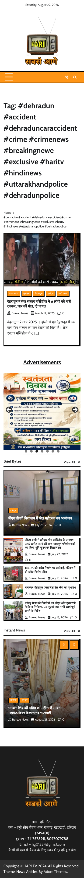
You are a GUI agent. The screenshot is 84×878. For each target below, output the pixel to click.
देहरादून (39, 293)
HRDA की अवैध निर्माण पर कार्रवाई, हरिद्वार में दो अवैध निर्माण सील (50, 570)
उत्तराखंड (13, 293)
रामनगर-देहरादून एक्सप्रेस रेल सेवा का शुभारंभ (50, 587)
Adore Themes (55, 871)
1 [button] (26, 451)
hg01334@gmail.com (48, 844)
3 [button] (36, 451)
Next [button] (75, 410)
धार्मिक (13, 700)
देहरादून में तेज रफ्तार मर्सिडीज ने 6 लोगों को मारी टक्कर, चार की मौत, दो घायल (39, 304)
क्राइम (26, 293)
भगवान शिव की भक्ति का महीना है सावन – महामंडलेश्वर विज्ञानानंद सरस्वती (35, 710)
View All (69, 462)
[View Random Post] (66, 77)
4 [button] (42, 451)
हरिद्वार (13, 510)
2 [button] (31, 451)
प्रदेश (50, 293)
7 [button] (58, 451)
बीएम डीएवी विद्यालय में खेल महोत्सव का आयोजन (40, 518)
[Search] (74, 77)
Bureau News (20, 313)
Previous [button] (9, 410)
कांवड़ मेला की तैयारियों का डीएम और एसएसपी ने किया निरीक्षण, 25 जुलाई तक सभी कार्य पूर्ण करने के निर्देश (50, 607)
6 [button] (53, 451)
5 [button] (47, 451)
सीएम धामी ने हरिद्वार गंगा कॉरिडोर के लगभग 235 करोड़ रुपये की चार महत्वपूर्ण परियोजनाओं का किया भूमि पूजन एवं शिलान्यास (50, 544)
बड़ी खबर (63, 293)
